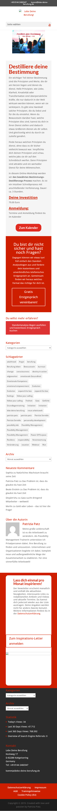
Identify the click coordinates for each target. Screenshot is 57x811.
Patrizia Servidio (41, 415)
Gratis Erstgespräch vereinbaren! (28, 297)
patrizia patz (12, 415)
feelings (10, 396)
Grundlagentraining (15, 405)
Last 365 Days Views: (18, 731)
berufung (31, 361)
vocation (25, 444)
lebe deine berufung (16, 410)
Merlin (9, 506)
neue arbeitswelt (35, 410)
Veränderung (13, 444)
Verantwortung (39, 439)
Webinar (35, 444)
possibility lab (13, 425)
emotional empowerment (18, 386)
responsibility (23, 439)
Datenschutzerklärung (28, 613)
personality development (34, 420)
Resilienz (11, 439)
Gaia (37, 400)
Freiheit (29, 400)
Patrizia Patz (12, 481)
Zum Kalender (28, 228)
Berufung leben (14, 366)
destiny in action (39, 371)
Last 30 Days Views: (18, 726)
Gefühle (45, 400)
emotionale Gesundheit (31, 376)
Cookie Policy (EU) (27, 794)
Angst (21, 361)
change (10, 371)
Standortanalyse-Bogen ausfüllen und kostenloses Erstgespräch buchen (28, 328)
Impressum (40, 787)
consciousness (23, 371)
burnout (41, 366)
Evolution (36, 386)
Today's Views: (15, 721)
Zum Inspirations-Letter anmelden (26, 641)
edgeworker (12, 376)
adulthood (11, 361)
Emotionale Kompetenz (17, 381)
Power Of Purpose (38, 435)
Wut (44, 444)
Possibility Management (32, 425)
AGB (15, 791)
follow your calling (25, 396)
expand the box (25, 391)
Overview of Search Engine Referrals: (27, 736)
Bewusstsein (29, 366)
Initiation (32, 405)
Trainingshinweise (31, 791)
